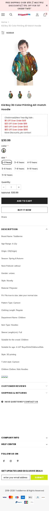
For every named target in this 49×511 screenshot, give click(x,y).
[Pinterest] (17, 460)
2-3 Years (6, 162)
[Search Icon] (11, 14)
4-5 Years (32, 162)
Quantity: (5, 182)
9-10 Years (32, 168)
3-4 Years (19, 162)
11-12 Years (7, 175)
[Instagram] (10, 460)
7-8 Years (19, 168)
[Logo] (24, 15)
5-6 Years (7, 168)
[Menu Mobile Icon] (3, 14)
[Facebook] (3, 460)
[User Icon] (37, 14)
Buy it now (24, 210)
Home (4, 22)
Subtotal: (5, 192)
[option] (24, 62)
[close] (46, 5)
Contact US (31, 401)
